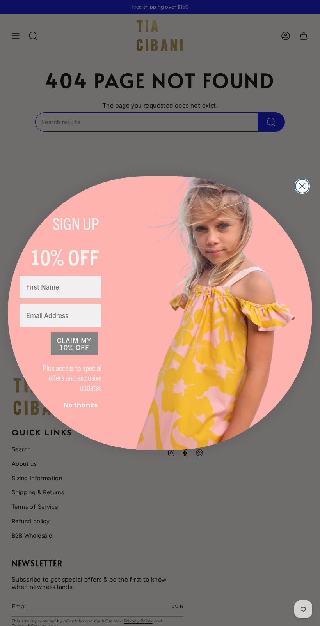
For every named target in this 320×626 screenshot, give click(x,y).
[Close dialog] (302, 186)
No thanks (81, 405)
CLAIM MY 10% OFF (74, 344)
